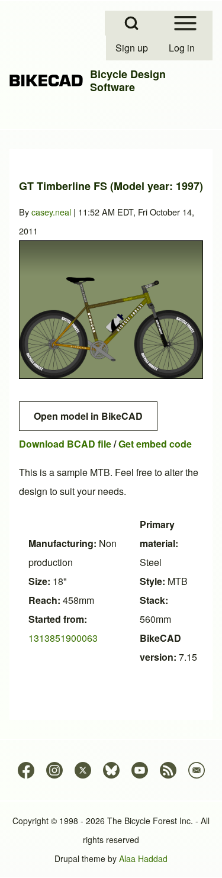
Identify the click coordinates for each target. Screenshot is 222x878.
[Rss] (168, 770)
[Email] (196, 770)
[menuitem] (132, 48)
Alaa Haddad (143, 858)
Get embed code (155, 444)
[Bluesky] (111, 770)
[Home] (46, 81)
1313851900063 (63, 638)
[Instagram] (54, 770)
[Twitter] (83, 770)
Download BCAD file (65, 444)
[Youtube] (140, 770)
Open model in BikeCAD (88, 416)
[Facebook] (26, 770)
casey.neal (51, 211)
